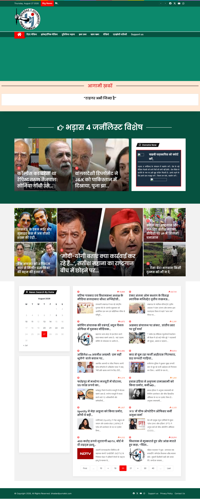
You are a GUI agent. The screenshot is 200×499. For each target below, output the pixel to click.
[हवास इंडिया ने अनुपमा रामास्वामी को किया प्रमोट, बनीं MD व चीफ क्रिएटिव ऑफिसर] (137, 394)
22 (56, 328)
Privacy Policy (166, 493)
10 (101, 468)
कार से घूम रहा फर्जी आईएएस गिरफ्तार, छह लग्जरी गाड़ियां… (152, 356)
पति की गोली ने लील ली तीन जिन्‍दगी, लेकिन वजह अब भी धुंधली (34, 268)
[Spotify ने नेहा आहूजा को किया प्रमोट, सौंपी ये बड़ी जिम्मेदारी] (85, 423)
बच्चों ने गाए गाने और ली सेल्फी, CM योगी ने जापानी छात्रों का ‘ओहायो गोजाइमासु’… (164, 231)
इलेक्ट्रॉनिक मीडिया (49, 34)
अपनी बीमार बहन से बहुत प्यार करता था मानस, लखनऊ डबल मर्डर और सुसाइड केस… (34, 231)
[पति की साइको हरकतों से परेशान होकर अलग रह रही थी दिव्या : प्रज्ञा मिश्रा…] (164, 259)
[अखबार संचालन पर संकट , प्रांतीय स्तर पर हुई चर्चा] (137, 337)
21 (131, 468)
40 (153, 468)
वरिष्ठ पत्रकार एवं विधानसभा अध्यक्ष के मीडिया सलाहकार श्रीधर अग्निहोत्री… (100, 297)
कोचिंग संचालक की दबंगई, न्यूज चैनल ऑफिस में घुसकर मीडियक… (100, 327)
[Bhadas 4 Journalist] (27, 19)
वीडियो (106, 34)
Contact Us (180, 493)
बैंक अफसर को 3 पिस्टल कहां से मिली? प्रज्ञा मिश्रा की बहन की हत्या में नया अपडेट (87, 3)
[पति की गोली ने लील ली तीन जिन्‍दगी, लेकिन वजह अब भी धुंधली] (35, 259)
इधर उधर (83, 34)
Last (169, 468)
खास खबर (95, 34)
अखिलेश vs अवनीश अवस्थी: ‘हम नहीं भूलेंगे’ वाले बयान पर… (99, 356)
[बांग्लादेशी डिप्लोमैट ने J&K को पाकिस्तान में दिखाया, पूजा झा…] (100, 164)
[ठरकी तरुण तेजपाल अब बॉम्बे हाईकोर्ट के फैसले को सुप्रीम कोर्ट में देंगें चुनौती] (100, 242)
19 (115, 468)
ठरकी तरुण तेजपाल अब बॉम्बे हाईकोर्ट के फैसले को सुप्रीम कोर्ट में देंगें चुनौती (98, 263)
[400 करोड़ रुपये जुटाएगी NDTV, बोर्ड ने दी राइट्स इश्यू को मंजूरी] (85, 453)
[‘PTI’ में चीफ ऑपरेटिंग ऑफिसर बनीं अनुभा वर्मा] (137, 423)
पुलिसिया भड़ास (68, 34)
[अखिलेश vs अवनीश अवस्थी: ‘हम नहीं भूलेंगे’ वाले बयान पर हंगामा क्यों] (85, 367)
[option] (71, 164)
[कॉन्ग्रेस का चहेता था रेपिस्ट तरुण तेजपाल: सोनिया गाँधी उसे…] (43, 164)
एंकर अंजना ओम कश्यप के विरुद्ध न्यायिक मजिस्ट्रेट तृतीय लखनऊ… (149, 297)
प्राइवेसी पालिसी (120, 34)
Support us (137, 34)
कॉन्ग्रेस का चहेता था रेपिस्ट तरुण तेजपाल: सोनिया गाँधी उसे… (37, 179)
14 (50, 321)
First (85, 468)
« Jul (25, 345)
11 (32, 321)
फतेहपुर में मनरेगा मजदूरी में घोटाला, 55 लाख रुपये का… (99, 383)
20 (44, 328)
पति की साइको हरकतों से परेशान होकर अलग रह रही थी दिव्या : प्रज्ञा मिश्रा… (164, 268)
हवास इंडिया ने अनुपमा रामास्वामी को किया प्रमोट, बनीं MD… (151, 383)
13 (44, 321)
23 (62, 328)
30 (145, 468)
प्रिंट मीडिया (32, 34)
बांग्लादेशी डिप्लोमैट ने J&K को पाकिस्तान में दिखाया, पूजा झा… (96, 179)
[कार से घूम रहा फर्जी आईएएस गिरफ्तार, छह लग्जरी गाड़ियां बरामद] (137, 367)
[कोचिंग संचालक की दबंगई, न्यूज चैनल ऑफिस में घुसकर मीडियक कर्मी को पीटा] (85, 339)
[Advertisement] (100, 59)
